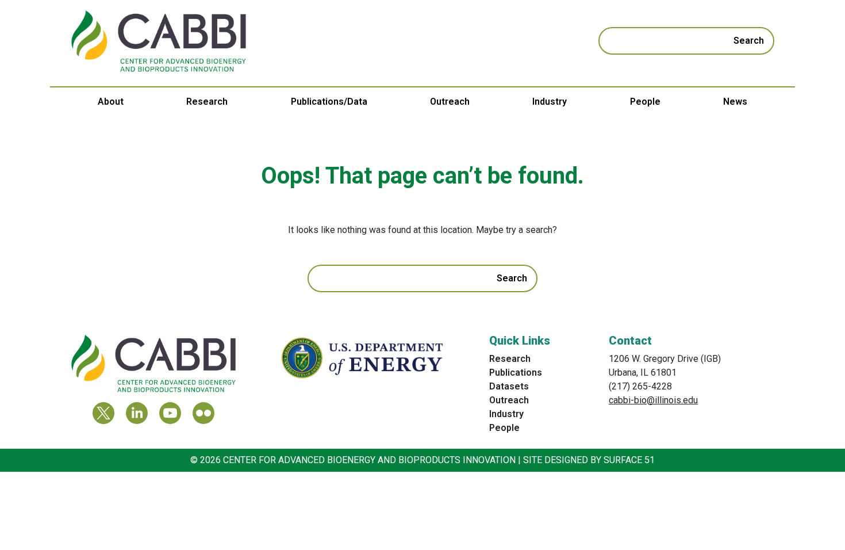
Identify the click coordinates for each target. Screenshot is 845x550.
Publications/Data (329, 101)
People (645, 101)
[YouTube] (170, 413)
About (111, 101)
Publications (515, 372)
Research (207, 101)
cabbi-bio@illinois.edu (653, 400)
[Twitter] (103, 413)
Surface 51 (629, 459)
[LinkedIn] (137, 413)
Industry (549, 101)
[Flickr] (203, 413)
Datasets (509, 386)
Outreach (450, 101)
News (735, 101)
